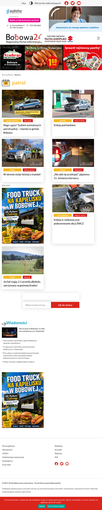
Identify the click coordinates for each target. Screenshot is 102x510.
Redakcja (58, 446)
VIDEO (5, 453)
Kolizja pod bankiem (65, 125)
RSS (56, 457)
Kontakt (58, 449)
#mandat (27, 121)
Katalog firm (7, 461)
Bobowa (63, 121)
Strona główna (7, 75)
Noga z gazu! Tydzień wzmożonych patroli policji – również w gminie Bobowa (22, 129)
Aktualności (7, 449)
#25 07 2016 (79, 121)
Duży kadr (6, 464)
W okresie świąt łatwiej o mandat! (22, 174)
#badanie (78, 170)
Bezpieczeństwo (12, 121)
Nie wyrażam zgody (56, 506)
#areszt (27, 277)
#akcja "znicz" (80, 215)
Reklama (58, 453)
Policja (12, 170)
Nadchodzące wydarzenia (13, 457)
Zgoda (41, 506)
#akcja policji (29, 170)
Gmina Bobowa (63, 215)
